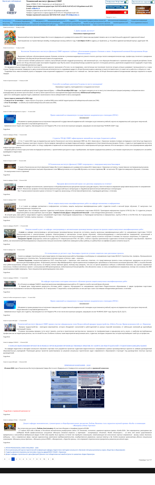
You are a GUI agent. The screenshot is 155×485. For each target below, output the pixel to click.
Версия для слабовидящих (12, 1)
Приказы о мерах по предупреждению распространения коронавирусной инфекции (29, 25)
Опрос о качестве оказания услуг (103, 25)
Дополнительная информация (117, 20)
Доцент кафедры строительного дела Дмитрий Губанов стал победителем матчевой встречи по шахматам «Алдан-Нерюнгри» (50, 454)
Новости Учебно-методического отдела (14, 111)
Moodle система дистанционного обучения (97, 22)
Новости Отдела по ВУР (10, 161)
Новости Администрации (10, 80)
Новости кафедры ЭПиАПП (10, 226)
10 (44, 459)
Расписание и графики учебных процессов (92, 20)
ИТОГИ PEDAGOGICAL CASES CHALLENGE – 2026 (22, 448)
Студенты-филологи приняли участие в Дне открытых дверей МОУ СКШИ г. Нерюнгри (36, 452)
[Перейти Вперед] (48, 459)
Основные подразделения (23, 20)
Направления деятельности (56, 20)
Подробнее (6, 106)
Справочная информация (139, 20)
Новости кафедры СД (9, 250)
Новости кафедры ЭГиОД (10, 135)
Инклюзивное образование (21, 22)
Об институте (7, 20)
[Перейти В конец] (53, 459)
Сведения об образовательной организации (46, 22)
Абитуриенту (40, 20)
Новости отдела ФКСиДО (10, 320)
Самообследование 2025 (120, 22)
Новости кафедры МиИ (9, 200)
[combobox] (116, 17)
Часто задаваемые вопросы (139, 22)
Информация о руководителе (72, 22)
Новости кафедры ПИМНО (10, 278)
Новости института (8, 27)
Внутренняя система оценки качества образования (74, 25)
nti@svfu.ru (36, 8)
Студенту (72, 20)
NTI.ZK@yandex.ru (72, 15)
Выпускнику (6, 22)
